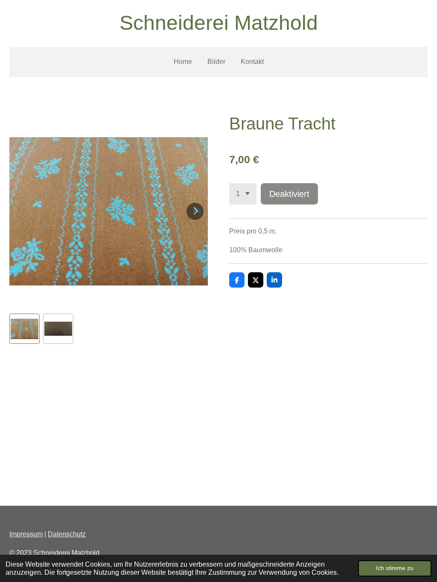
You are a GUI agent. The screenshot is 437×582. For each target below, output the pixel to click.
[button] (24, 329)
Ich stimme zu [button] (395, 568)
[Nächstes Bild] (195, 211)
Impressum (26, 534)
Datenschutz (67, 534)
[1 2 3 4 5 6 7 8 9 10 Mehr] (242, 194)
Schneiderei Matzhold (218, 23)
